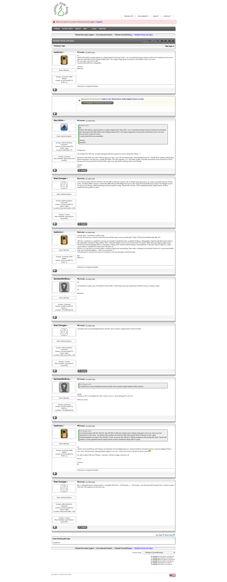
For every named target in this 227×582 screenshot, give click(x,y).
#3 (78, 178)
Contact (167, 16)
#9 (78, 482)
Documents (143, 16)
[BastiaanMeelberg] (64, 291)
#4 (78, 232)
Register (99, 22)
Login (92, 22)
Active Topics (67, 29)
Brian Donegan (60, 178)
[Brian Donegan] (64, 188)
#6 (78, 325)
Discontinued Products (104, 35)
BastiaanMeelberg (61, 279)
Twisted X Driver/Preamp (123, 35)
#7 (78, 379)
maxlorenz (58, 52)
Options (146, 41)
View (155, 41)
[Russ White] (64, 130)
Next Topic (168, 46)
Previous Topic (60, 46)
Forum (57, 29)
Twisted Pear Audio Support (84, 35)
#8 (78, 426)
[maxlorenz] (64, 64)
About (156, 16)
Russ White (58, 120)
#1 (78, 52)
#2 (78, 120)
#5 (78, 279)
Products (128, 16)
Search (78, 29)
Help (85, 29)
